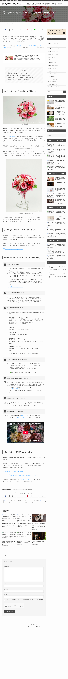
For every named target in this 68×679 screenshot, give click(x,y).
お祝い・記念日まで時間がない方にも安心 (19, 79)
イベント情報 (53, 79)
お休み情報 (52, 76)
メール (6, 589)
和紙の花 (15, 489)
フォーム (13, 481)
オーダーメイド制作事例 (22, 489)
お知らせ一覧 (53, 73)
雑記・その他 (53, 71)
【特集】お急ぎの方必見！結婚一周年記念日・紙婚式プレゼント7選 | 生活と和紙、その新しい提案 (28, 56)
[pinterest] (63, 0)
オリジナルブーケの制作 (25, 479)
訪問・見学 (52, 68)
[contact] (65, 0)
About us (32, 626)
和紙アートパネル (53, 43)
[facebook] (60, 0)
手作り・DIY (52, 59)
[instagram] (61, 0)
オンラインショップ (54, 86)
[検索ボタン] (64, 3)
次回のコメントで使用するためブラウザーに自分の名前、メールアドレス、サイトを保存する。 (24, 600)
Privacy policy (38, 626)
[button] (5, 30)
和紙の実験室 (52, 62)
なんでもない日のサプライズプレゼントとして (20, 75)
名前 (5, 583)
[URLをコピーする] (42, 30)
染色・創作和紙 (53, 51)
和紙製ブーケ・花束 (21, 417)
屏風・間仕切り (53, 54)
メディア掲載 (52, 81)
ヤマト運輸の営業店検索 (14, 389)
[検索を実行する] (64, 92)
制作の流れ (12, 136)
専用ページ (24, 415)
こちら (30, 353)
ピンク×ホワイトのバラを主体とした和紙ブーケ (20, 73)
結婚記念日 (30, 489)
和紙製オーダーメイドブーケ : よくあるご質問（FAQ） (22, 77)
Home (28, 626)
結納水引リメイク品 (54, 48)
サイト (5, 594)
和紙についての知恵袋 (54, 65)
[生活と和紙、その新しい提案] (11, 4)
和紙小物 (52, 57)
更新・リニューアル (54, 84)
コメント (6, 566)
